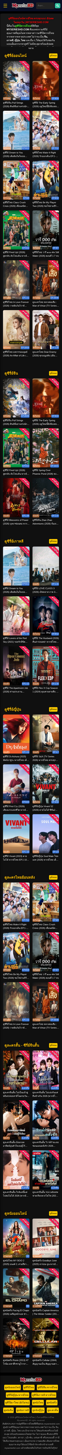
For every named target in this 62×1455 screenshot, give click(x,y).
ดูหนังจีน (8, 1410)
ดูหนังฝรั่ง (52, 1402)
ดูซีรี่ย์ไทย (29, 1387)
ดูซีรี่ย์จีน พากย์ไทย (47, 1387)
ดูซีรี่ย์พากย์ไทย (23, 26)
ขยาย (31, 48)
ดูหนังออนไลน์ (12, 1387)
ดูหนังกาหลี (23, 1410)
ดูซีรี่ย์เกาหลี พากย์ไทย (44, 1395)
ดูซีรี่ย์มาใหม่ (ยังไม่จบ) (17, 1402)
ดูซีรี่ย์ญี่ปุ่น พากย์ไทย (17, 1395)
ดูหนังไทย (38, 1402)
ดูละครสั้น (53, 1410)
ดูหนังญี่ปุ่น (38, 1410)
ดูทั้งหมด (53, 55)
